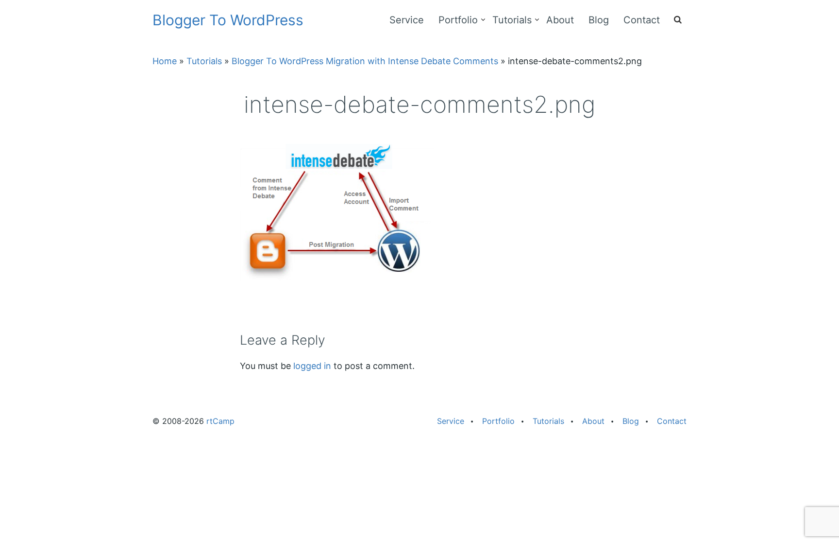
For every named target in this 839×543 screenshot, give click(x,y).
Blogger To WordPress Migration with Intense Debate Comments (365, 61)
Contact (641, 20)
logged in (312, 366)
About (560, 20)
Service (406, 20)
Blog (598, 20)
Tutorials (512, 20)
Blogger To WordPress (227, 20)
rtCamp (220, 421)
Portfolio (458, 20)
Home (164, 61)
